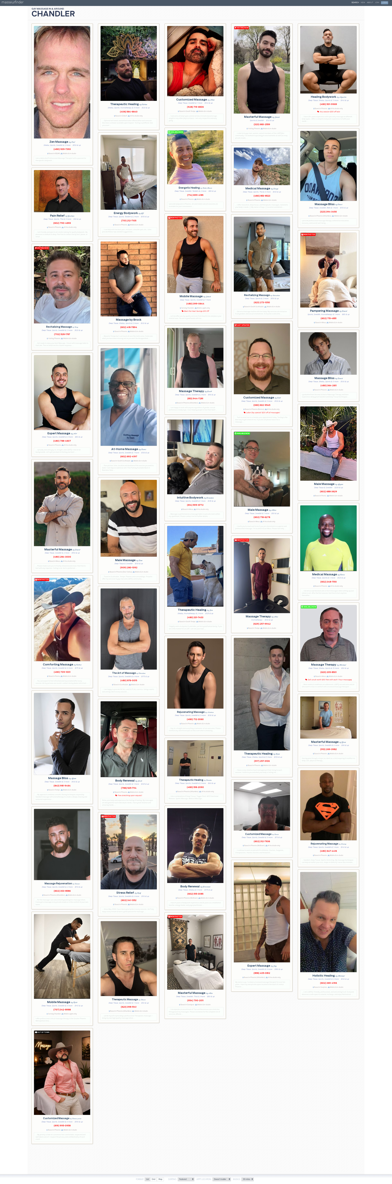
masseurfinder (12, 2)
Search (355, 3)
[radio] (147, 1179)
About (370, 3)
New (363, 3)
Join (377, 3)
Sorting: (172, 1179)
